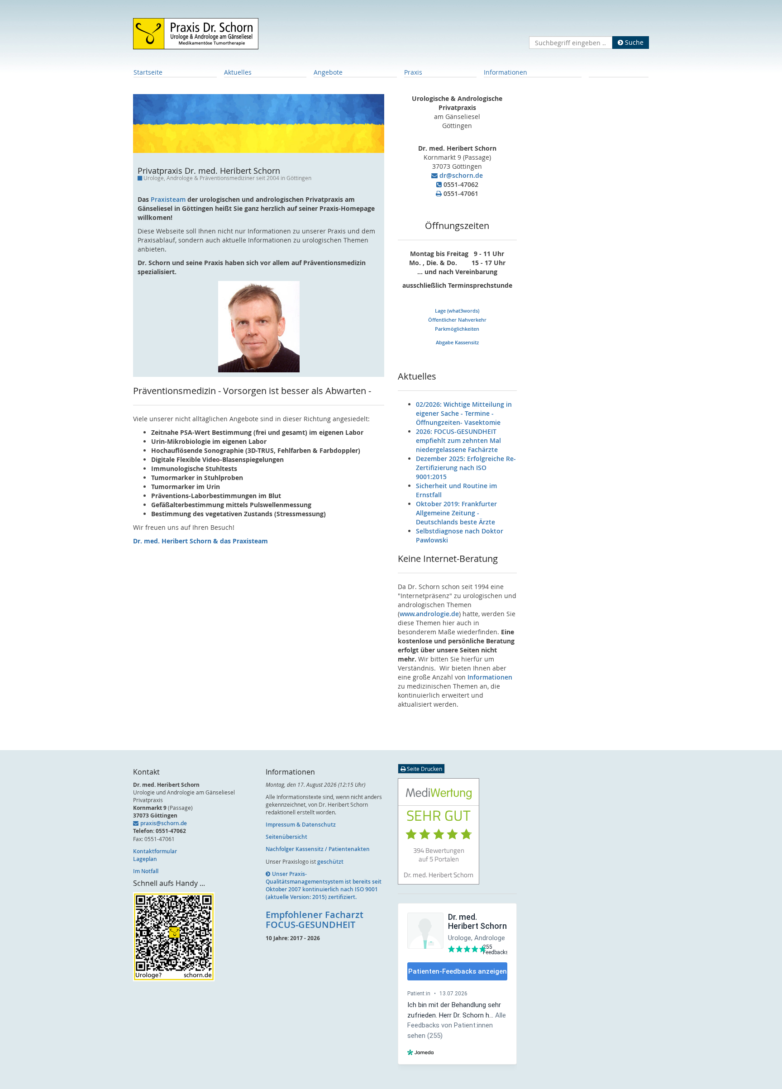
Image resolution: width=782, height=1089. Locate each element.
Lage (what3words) (457, 311)
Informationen (505, 72)
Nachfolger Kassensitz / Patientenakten (318, 849)
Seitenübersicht (286, 837)
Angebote (328, 72)
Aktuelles (238, 72)
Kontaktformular (155, 851)
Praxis (413, 72)
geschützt (330, 861)
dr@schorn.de (461, 175)
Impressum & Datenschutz (301, 824)
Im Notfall (145, 871)
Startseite (148, 72)
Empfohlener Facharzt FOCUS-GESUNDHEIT (314, 919)
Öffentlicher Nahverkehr (457, 320)
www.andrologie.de (429, 613)
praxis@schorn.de (163, 823)
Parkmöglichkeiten (457, 329)
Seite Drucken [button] (423, 768)
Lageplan (145, 859)
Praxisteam (168, 199)
